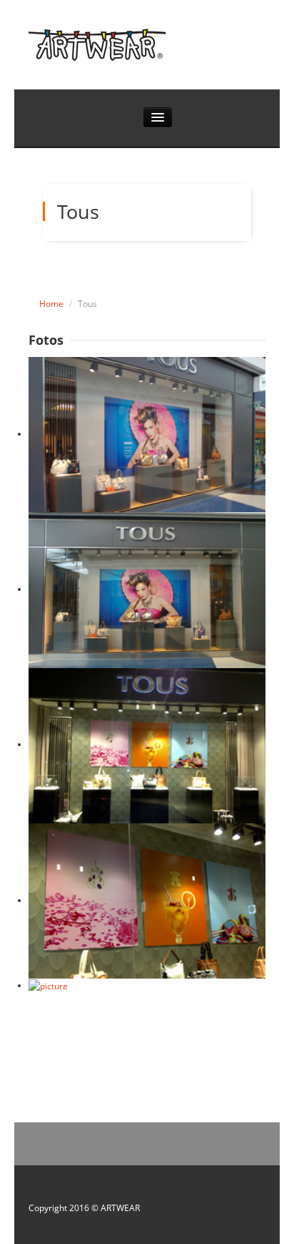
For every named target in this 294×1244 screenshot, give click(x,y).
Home (51, 304)
